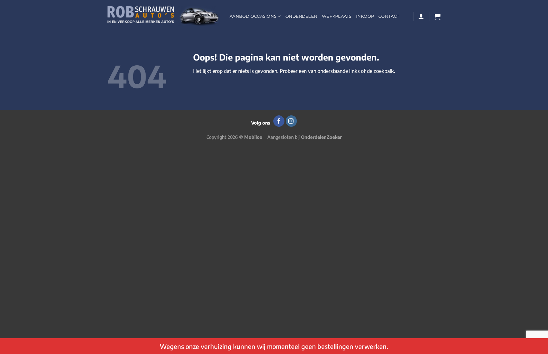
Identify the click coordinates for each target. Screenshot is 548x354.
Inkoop (365, 16)
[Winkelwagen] (437, 16)
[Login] (421, 16)
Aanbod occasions (253, 16)
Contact (388, 16)
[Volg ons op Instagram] (291, 121)
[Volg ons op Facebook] (278, 121)
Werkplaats (337, 16)
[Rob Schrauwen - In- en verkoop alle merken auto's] (164, 16)
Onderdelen (301, 16)
